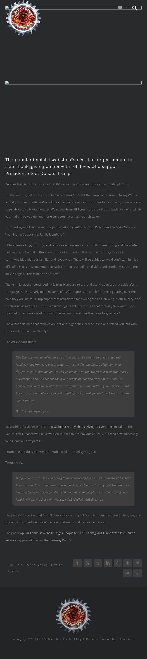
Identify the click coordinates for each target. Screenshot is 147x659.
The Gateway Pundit (57, 540)
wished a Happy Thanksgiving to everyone (83, 427)
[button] (134, 7)
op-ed (75, 227)
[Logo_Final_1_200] (73, 599)
